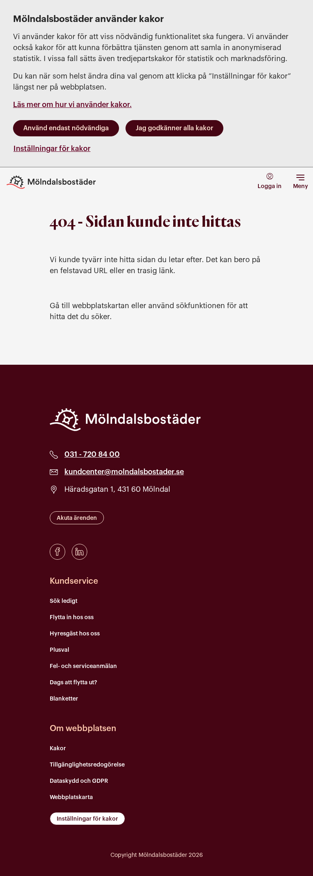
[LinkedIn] (79, 552)
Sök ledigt (63, 601)
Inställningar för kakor (51, 148)
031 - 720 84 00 (92, 454)
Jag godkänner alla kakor (174, 128)
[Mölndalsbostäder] (125, 420)
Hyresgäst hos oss (75, 634)
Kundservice (74, 581)
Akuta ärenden (77, 518)
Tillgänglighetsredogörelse (87, 765)
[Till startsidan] (57, 182)
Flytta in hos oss (72, 617)
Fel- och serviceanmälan (83, 666)
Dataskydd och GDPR (79, 781)
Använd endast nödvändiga (66, 128)
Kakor (58, 748)
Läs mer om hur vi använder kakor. (72, 104)
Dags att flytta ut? (73, 682)
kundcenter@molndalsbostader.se (124, 471)
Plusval (59, 650)
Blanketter (64, 699)
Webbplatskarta (71, 797)
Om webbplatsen (83, 729)
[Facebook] (57, 552)
